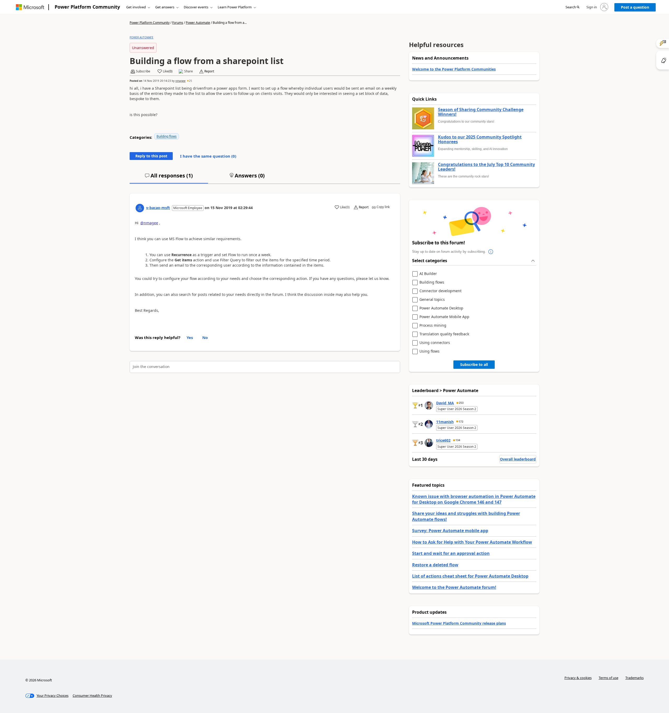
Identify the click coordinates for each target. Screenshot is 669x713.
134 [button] (457, 440)
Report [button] (209, 71)
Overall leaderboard (518, 459)
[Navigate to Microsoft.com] (30, 7)
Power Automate (198, 22)
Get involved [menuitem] (136, 7)
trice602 (443, 440)
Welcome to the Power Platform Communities (454, 69)
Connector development (440, 291)
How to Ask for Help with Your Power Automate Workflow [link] (472, 542)
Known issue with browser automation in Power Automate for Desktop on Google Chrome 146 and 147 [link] (473, 499)
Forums (177, 22)
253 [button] (461, 403)
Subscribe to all (474, 364)
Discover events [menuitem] (196, 7)
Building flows (167, 136)
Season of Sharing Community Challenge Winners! (480, 112)
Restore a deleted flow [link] (435, 565)
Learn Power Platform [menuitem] (235, 7)
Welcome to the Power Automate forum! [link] (454, 587)
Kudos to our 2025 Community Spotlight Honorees (480, 139)
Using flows (429, 351)
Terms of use (608, 677)
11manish (445, 421)
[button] (572, 7)
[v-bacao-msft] (140, 208)
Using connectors (434, 343)
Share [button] (188, 71)
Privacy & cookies (578, 677)
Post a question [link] (635, 7)
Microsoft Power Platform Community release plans (459, 623)
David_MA (445, 402)
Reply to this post (151, 155)
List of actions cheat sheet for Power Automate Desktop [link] (470, 576)
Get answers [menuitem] (164, 7)
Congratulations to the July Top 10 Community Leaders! (486, 166)
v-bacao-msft (158, 207)
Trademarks (634, 677)
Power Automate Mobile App (444, 317)
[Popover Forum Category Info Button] (491, 252)
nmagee (180, 81)
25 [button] (190, 81)
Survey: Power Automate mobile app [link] (450, 530)
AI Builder (428, 274)
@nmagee (149, 222)
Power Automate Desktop (441, 308)
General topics (432, 299)
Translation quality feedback (444, 334)
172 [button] (461, 421)
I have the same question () (208, 156)
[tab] (169, 177)
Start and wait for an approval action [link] (451, 553)
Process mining (432, 325)
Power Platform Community (87, 7)
